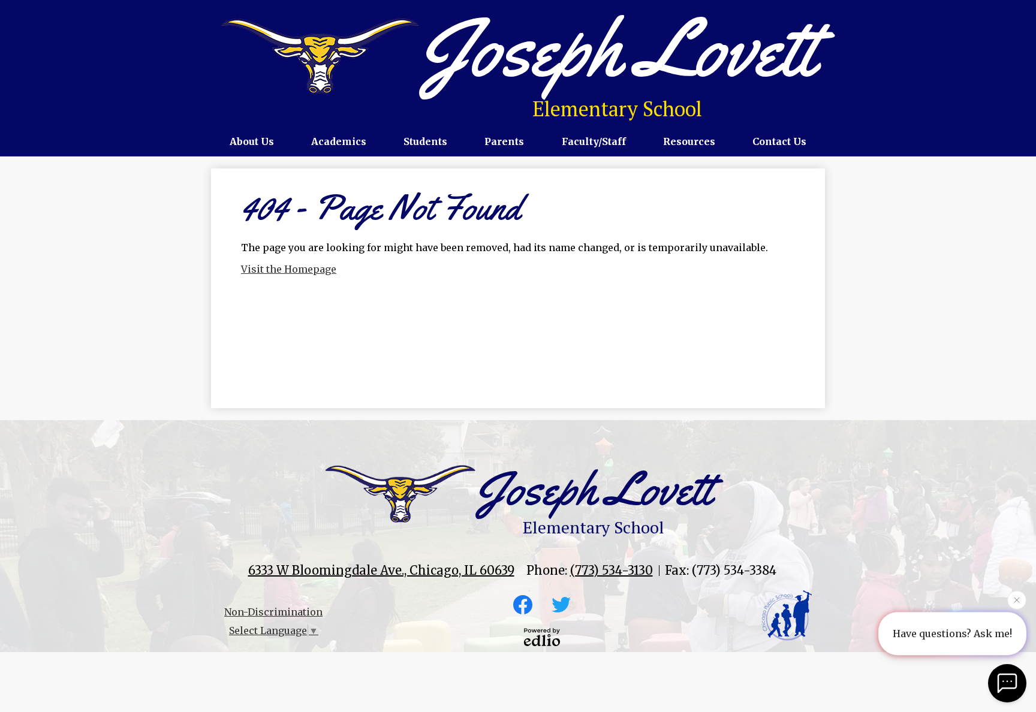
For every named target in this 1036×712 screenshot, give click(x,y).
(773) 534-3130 (611, 570)
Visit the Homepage (288, 269)
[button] (252, 141)
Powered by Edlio (542, 637)
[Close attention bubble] (1016, 600)
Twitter (561, 604)
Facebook (522, 604)
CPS (786, 615)
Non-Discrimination (273, 612)
